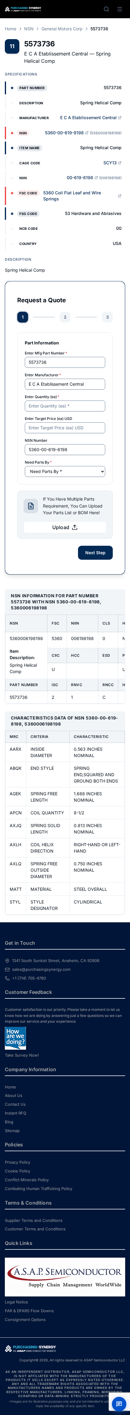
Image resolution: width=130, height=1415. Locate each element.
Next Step (95, 552)
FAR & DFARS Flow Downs (29, 1310)
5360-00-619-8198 (64, 132)
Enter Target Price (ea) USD (48, 418)
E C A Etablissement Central (88, 117)
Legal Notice (16, 1301)
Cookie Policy (17, 1171)
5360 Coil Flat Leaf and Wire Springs (72, 195)
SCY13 (110, 162)
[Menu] (119, 9)
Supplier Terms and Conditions (34, 1220)
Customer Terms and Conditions (35, 1228)
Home (10, 28)
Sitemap (12, 1130)
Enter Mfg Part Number (46, 353)
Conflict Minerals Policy (27, 1179)
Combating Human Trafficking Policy (38, 1188)
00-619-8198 (80, 177)
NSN (29, 28)
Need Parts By (38, 462)
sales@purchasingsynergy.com (41, 969)
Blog (9, 1121)
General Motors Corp (62, 28)
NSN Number (36, 440)
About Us (13, 1095)
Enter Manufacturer (43, 375)
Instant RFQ (15, 1113)
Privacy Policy (17, 1162)
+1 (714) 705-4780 (29, 978)
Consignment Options (25, 1319)
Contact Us (15, 1104)
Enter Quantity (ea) (42, 396)
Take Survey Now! (22, 1055)
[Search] (106, 9)
